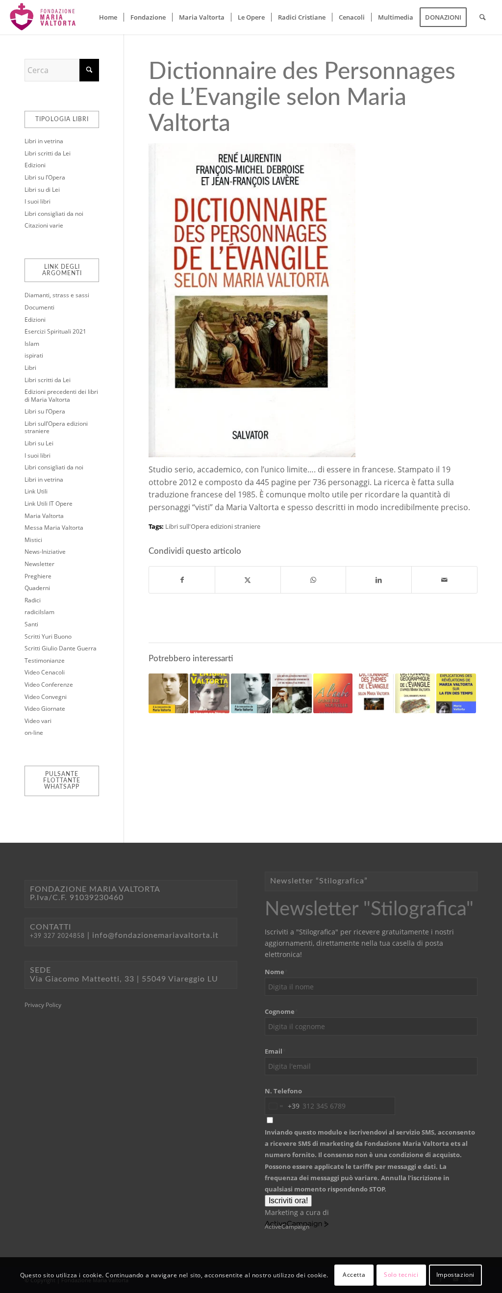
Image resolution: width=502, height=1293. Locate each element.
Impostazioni (455, 1274)
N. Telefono (283, 1090)
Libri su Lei (39, 443)
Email (275, 1051)
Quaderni (37, 588)
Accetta (354, 1274)
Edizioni (35, 165)
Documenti (39, 307)
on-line (34, 732)
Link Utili (36, 491)
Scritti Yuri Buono (48, 636)
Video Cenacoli (45, 672)
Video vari (38, 721)
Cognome (281, 1011)
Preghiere (38, 576)
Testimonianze (45, 660)
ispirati (34, 355)
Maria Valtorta (44, 516)
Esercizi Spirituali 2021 (55, 331)
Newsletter (39, 564)
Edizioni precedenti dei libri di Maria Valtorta (61, 396)
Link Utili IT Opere (49, 503)
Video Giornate (45, 708)
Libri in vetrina (44, 141)
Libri (30, 367)
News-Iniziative (45, 551)
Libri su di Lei (42, 189)
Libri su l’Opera (45, 177)
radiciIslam (39, 612)
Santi (31, 624)
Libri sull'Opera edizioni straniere (212, 526)
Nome (276, 971)
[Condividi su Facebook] (182, 580)
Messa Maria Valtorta (54, 527)
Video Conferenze (49, 684)
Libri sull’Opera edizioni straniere (56, 427)
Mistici (33, 540)
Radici (33, 600)
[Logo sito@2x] (43, 17)
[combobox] (282, 1105)
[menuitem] (108, 17)
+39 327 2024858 (57, 936)
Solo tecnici (401, 1274)
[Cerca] (482, 17)
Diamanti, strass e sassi (57, 295)
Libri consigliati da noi (54, 213)
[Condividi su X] (247, 580)
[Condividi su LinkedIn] (378, 580)
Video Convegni (46, 697)
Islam (32, 343)
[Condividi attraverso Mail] (444, 580)
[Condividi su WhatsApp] (313, 580)
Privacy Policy (43, 1005)
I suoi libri (37, 201)
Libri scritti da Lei (48, 153)
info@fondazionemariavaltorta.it (155, 935)
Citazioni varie (44, 225)
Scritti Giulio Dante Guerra (61, 648)
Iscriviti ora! (288, 1200)
